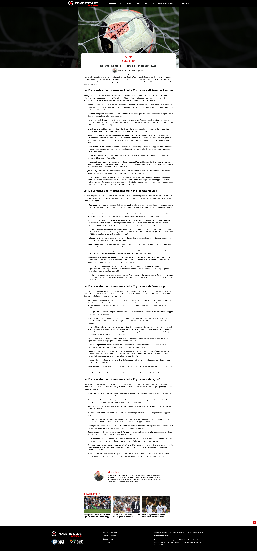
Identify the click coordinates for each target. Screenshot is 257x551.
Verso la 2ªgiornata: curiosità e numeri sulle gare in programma (153, 516)
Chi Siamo (106, 542)
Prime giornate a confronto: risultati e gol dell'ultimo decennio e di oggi (97, 516)
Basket (129, 3)
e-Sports (173, 3)
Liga (133, 61)
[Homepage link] (83, 3)
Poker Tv (112, 3)
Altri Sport (148, 3)
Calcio (121, 3)
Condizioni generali (110, 536)
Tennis (138, 3)
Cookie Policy (108, 539)
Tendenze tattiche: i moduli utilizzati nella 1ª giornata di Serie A (126, 516)
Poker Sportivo (161, 3)
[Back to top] (254, 522)
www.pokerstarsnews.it (165, 540)
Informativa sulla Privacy (112, 532)
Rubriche (184, 3)
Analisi (127, 61)
